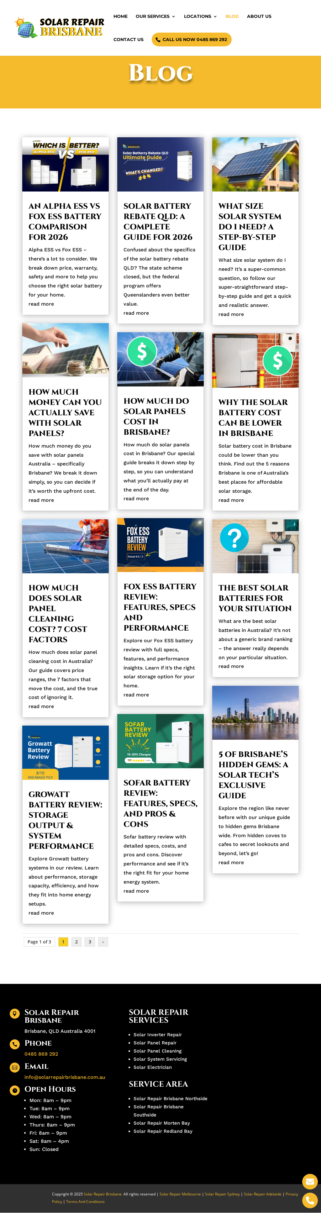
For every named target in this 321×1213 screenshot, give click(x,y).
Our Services (153, 16)
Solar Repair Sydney (222, 1194)
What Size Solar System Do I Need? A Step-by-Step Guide (250, 227)
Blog (232, 16)
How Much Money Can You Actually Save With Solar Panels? (65, 413)
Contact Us (128, 39)
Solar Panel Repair (155, 1043)
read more (41, 304)
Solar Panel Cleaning (158, 1051)
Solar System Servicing (160, 1059)
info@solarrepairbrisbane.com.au (64, 1077)
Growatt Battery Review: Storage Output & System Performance (65, 821)
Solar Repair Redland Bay (163, 1131)
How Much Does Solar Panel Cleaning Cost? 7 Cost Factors (58, 614)
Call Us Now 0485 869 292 (195, 39)
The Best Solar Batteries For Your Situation (255, 598)
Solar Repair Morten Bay (162, 1123)
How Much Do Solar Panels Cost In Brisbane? (156, 417)
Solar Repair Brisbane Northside (171, 1098)
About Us (259, 16)
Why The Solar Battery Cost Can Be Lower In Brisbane (253, 418)
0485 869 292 (41, 1054)
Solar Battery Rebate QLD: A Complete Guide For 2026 (158, 222)
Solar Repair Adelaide (263, 1194)
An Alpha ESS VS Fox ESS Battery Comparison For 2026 (65, 222)
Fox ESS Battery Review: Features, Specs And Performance (160, 607)
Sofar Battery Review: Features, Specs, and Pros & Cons (160, 804)
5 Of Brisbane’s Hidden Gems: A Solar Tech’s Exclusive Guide (253, 775)
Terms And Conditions (85, 1201)
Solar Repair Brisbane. (103, 1194)
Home (120, 16)
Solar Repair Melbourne (180, 1194)
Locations (197, 16)
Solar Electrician (153, 1067)
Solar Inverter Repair (158, 1034)
